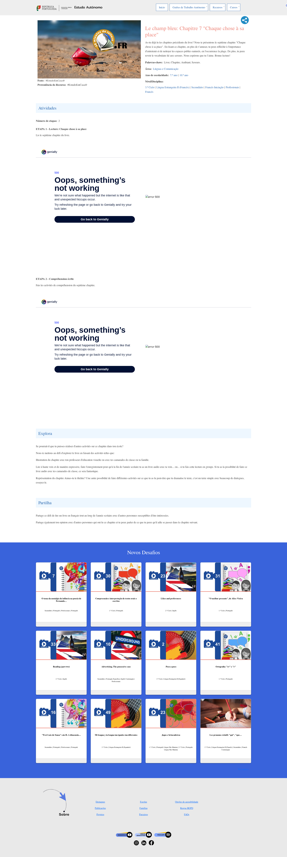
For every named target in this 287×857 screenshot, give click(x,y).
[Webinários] (124, 834)
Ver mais (242, 769)
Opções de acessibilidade (186, 801)
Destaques (100, 801)
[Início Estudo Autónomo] (54, 7)
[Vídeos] (143, 834)
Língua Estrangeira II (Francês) (172, 87)
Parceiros (143, 814)
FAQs (186, 814)
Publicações (100, 808)
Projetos (100, 814)
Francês (149, 91)
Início (162, 7)
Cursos (233, 7)
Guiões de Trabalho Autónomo (189, 7)
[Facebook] (151, 842)
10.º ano (184, 75)
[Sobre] (57, 802)
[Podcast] (162, 834)
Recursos (217, 7)
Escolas (143, 801)
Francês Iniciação (214, 87)
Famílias (143, 808)
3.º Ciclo (149, 87)
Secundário (197, 87)
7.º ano (173, 75)
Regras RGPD (186, 808)
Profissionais (232, 87)
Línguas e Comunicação (165, 68)
